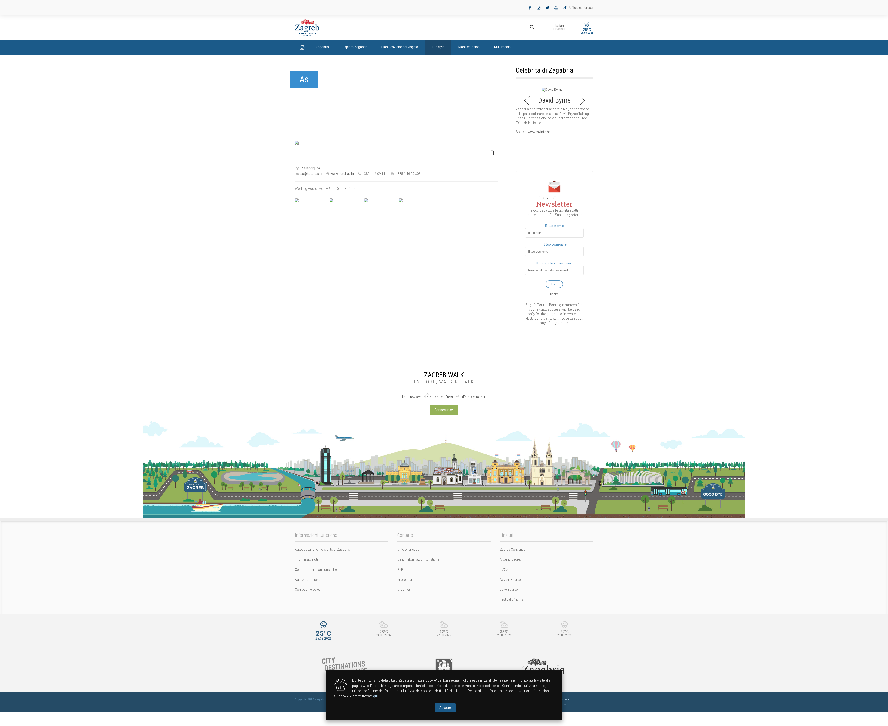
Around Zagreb (511, 559)
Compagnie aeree (307, 589)
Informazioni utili (307, 559)
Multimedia (502, 47)
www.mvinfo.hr (539, 132)
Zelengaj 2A (311, 168)
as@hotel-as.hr (311, 174)
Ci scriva (403, 589)
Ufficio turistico (408, 549)
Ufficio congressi (581, 7)
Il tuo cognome (554, 244)
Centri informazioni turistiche (316, 570)
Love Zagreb (509, 589)
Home (302, 47)
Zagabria (322, 47)
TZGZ (504, 570)
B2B (400, 570)
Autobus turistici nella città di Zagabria (322, 549)
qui (375, 696)
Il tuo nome (554, 225)
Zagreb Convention (513, 549)
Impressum (405, 579)
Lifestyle (438, 47)
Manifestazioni (469, 47)
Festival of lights (511, 599)
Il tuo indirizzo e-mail (554, 263)
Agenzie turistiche (307, 579)
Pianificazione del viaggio (399, 47)
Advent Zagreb (510, 579)
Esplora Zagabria (355, 47)
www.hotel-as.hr (342, 174)
